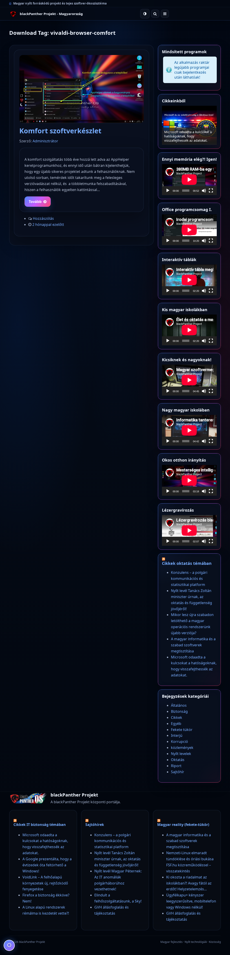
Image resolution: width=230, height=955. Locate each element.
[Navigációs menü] (165, 14)
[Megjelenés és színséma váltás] (145, 13)
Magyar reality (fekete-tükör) (183, 824)
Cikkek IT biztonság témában (39, 824)
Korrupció (179, 741)
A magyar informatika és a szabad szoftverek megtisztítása (193, 645)
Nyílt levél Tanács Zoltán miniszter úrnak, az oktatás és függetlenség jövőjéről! (117, 858)
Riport (176, 765)
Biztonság (179, 711)
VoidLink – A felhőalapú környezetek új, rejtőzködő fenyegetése (45, 883)
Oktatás (177, 759)
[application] (189, 179)
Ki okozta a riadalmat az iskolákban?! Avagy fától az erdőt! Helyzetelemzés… (189, 883)
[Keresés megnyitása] (155, 14)
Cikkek (176, 717)
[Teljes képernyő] (211, 190)
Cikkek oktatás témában (187, 563)
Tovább (35, 201)
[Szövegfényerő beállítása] (9, 945)
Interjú (176, 735)
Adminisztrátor (45, 141)
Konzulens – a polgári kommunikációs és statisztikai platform (186, 136)
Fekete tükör (181, 729)
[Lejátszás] (168, 190)
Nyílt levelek (181, 753)
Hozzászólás (43, 218)
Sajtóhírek (94, 824)
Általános (179, 705)
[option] (189, 125)
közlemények (182, 747)
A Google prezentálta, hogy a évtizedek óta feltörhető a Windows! (47, 865)
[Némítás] (204, 190)
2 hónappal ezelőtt (48, 224)
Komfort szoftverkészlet (60, 130)
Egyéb (176, 723)
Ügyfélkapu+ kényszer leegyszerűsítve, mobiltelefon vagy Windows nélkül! (191, 901)
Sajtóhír (177, 771)
